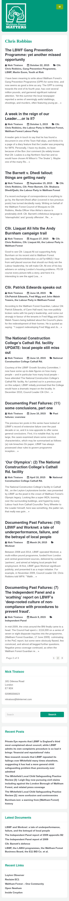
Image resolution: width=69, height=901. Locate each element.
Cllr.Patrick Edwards (16, 296)
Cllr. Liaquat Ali (31, 242)
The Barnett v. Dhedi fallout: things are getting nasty (29, 175)
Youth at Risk (36, 72)
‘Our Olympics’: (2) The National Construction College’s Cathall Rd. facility (32, 466)
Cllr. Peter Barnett (33, 186)
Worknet (10, 546)
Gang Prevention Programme (39, 68)
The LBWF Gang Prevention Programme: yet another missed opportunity (33, 54)
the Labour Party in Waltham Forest (43, 127)
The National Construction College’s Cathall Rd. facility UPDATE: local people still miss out (32, 345)
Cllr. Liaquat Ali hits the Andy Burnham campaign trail (30, 230)
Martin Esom (20, 72)
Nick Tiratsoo (15, 65)
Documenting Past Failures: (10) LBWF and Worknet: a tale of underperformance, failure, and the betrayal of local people (32, 529)
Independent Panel (16, 620)
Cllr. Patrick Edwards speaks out (33, 287)
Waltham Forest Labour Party (21, 131)
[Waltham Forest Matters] (16, 27)
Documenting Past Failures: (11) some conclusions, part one (32, 405)
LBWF (8, 72)
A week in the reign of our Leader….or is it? (27, 116)
